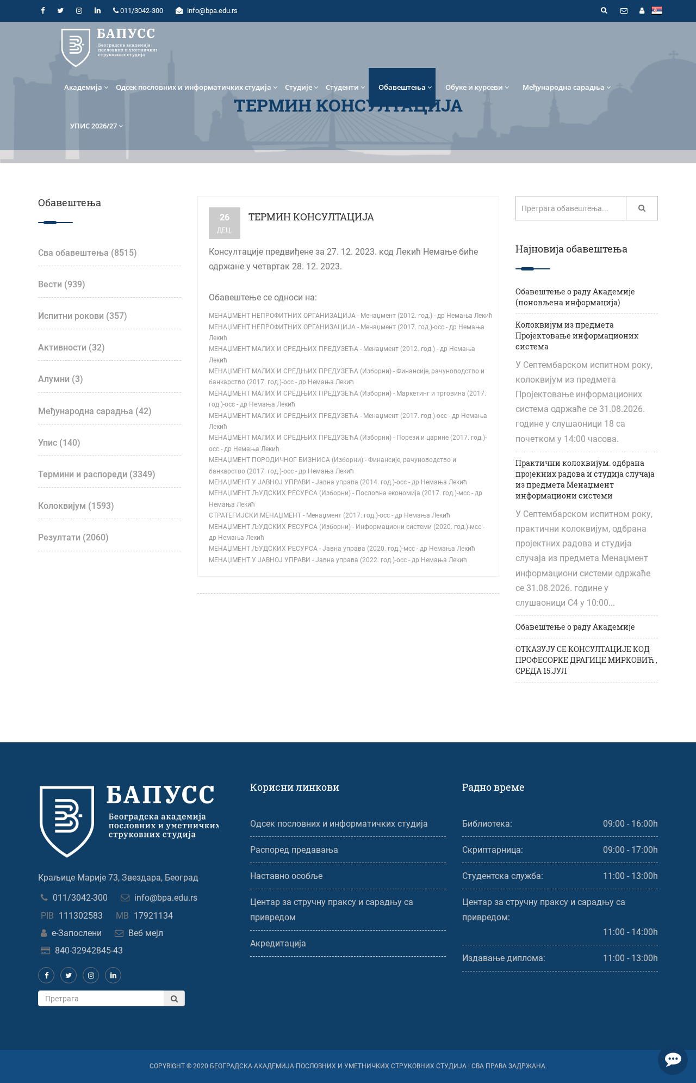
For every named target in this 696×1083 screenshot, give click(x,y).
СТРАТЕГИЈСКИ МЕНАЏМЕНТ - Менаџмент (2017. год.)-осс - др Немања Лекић (329, 515)
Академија (83, 87)
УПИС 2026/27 (93, 126)
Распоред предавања (294, 850)
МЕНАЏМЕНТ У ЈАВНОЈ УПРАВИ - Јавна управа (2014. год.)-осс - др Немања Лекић (338, 482)
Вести (61, 284)
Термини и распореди (97, 474)
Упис (59, 443)
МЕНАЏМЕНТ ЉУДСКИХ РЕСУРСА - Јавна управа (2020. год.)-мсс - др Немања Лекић (342, 548)
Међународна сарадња (564, 87)
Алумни (60, 379)
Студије (298, 87)
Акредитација (278, 943)
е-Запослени (77, 933)
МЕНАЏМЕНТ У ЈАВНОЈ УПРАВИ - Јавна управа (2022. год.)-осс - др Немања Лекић (338, 560)
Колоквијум (76, 506)
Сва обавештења (87, 253)
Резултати (73, 537)
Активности (71, 347)
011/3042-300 (80, 898)
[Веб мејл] (624, 11)
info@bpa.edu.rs (165, 898)
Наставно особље (286, 876)
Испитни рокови (82, 316)
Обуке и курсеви (474, 87)
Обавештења (402, 87)
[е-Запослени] (641, 11)
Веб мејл (145, 933)
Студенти (342, 87)
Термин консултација (311, 216)
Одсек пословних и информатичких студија (193, 87)
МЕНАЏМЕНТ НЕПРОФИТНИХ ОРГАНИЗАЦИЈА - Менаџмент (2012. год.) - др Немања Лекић (351, 315)
